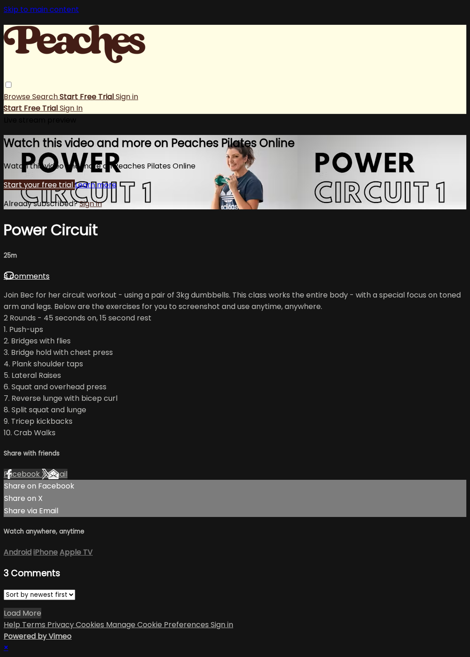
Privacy (61, 624)
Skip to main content (41, 9)
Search (46, 96)
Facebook (23, 474)
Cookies (91, 624)
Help (13, 624)
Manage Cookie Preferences (158, 624)
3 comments (27, 276)
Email (57, 474)
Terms (34, 624)
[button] (8, 85)
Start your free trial (39, 185)
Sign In (71, 108)
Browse (18, 96)
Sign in (127, 96)
